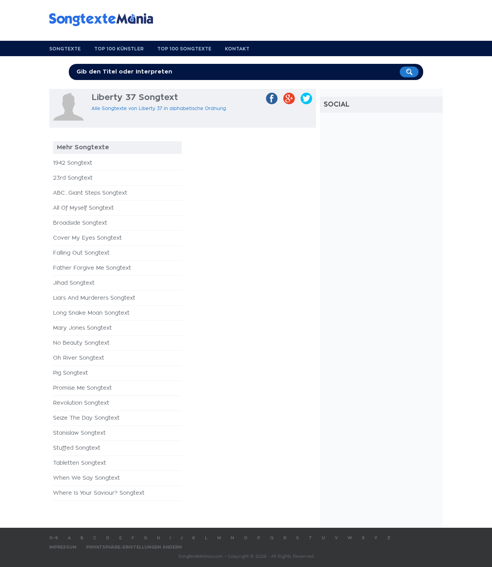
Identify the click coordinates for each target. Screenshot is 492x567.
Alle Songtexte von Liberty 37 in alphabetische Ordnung (158, 108)
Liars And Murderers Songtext (94, 298)
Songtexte (65, 49)
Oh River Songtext (78, 358)
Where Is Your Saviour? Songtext (99, 493)
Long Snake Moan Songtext (91, 313)
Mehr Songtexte (83, 147)
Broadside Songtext (80, 223)
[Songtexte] (105, 19)
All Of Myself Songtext (83, 208)
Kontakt (237, 49)
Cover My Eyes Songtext (87, 238)
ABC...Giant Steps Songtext (90, 193)
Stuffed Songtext (76, 448)
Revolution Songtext (81, 403)
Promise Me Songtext (82, 388)
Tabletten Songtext (79, 463)
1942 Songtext (72, 163)
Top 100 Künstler (119, 49)
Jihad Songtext (74, 283)
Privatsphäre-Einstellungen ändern (134, 547)
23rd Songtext (73, 178)
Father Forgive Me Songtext (92, 268)
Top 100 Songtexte (184, 49)
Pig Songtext (70, 373)
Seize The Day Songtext (86, 418)
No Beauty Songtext (81, 343)
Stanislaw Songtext (79, 433)
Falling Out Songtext (81, 253)
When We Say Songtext (86, 478)
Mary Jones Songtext (82, 328)
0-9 (53, 538)
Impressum (62, 547)
